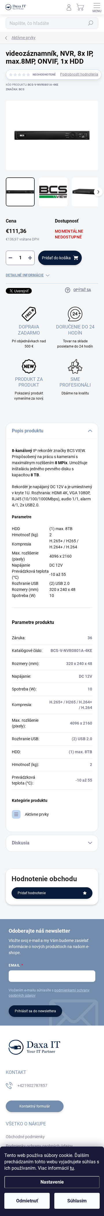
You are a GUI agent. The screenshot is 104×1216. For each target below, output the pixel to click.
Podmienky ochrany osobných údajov (39, 1146)
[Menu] (97, 7)
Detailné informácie (25, 275)
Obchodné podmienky (25, 1136)
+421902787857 (32, 1085)
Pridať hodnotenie (32, 893)
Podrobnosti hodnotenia (79, 74)
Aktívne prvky (37, 814)
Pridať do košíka (56, 258)
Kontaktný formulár (34, 1106)
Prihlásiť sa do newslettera (35, 1011)
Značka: (15, 89)
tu (72, 1168)
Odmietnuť (27, 1201)
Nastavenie (52, 1182)
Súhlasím (77, 1201)
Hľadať (90, 23)
